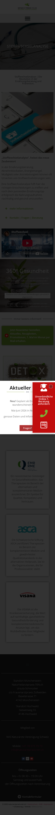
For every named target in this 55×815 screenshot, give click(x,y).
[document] (27, 407)
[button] (51, 386)
